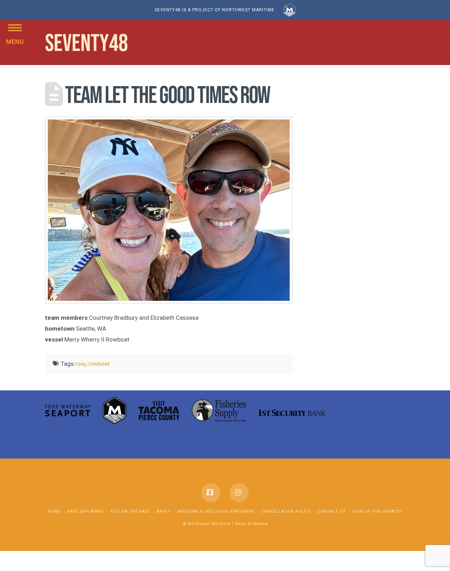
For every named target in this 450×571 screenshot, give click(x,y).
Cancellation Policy (286, 511)
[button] (15, 27)
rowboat (99, 363)
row (80, 363)
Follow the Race (130, 511)
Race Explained (86, 511)
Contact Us (332, 511)
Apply (164, 511)
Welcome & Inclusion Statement (216, 511)
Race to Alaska (252, 523)
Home (54, 511)
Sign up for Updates (377, 511)
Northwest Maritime (209, 523)
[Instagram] (239, 492)
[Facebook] (210, 492)
